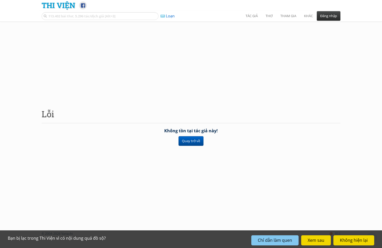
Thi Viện (58, 5)
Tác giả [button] (252, 15)
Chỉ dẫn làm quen (275, 240)
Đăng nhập (328, 15)
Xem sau (316, 240)
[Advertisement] (191, 61)
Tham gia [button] (288, 15)
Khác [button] (308, 15)
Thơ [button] (269, 15)
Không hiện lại (354, 240)
